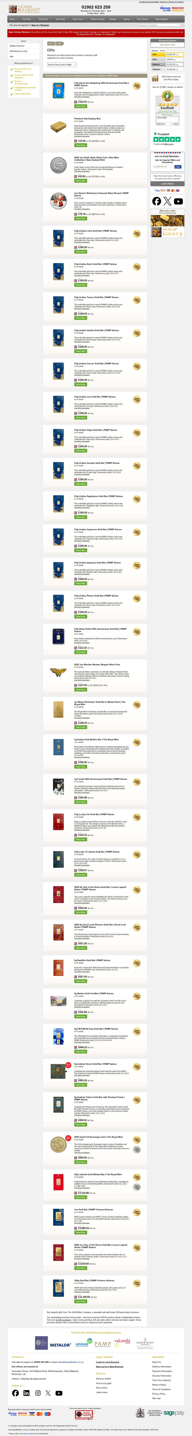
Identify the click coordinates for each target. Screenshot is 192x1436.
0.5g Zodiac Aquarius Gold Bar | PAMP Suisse (97, 562)
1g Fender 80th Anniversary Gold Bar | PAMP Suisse (100, 779)
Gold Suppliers (161, 19)
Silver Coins (78, 19)
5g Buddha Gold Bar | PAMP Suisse (92, 960)
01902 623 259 (96, 7)
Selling (126, 19)
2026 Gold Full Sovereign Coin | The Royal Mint (98, 1137)
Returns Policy (159, 1385)
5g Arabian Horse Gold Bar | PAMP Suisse (95, 1064)
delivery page (28, 1433)
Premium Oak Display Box (87, 118)
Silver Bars (60, 19)
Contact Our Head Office (149, 2)
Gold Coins (43, 19)
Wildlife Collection (17, 46)
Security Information (161, 1376)
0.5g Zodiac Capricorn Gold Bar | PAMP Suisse (98, 529)
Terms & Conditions (161, 1389)
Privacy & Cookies (176, 2)
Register (44, 25)
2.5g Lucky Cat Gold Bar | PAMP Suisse (94, 814)
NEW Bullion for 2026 (18, 51)
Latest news (101, 1392)
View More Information (82, 97)
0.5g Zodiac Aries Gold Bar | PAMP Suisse (95, 264)
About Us (156, 1362)
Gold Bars (26, 19)
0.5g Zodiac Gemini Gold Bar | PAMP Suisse (96, 330)
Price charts (101, 1388)
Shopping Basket (167, 40)
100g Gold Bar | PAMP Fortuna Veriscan (94, 1280)
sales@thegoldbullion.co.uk (70, 1362)
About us (163, 2)
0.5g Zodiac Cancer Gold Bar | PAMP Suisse (96, 363)
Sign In (35, 25)
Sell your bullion (103, 1378)
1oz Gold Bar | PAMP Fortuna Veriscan (93, 1209)
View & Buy (80, 106)
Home (12, 19)
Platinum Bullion (98, 19)
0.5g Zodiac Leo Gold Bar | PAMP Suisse (95, 397)
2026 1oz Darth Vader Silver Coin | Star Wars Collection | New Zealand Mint (96, 158)
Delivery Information (161, 1366)
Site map (156, 1398)
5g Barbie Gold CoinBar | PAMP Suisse (94, 993)
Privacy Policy (158, 1394)
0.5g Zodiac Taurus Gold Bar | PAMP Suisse (96, 297)
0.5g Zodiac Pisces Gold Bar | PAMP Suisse (96, 595)
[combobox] (158, 25)
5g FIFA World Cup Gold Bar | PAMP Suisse (96, 1029)
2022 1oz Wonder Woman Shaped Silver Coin (97, 664)
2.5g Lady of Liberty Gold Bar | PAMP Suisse (97, 852)
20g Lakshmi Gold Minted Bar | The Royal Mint (98, 1174)
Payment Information (162, 1371)
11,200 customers (63, 1320)
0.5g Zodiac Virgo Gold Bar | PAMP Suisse (95, 430)
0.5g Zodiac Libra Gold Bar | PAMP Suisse (95, 231)
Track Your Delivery (161, 1380)
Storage (112, 19)
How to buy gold (103, 1383)
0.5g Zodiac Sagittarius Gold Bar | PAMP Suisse (98, 496)
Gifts (11, 57)
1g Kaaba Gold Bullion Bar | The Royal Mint (96, 739)
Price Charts (142, 19)
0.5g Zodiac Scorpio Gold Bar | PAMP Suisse (97, 463)
